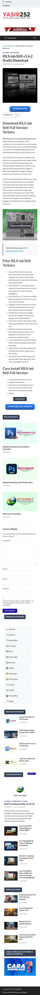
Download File (20, 109)
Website (6, 588)
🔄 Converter (11, 646)
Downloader (16, 801)
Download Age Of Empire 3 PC (26, 909)
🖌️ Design (10, 701)
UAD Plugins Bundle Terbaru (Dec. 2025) (26, 731)
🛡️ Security (10, 685)
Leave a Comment (17, 64)
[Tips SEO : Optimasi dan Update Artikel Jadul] (11, 861)
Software (11, 46)
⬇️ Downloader (12, 657)
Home (5, 46)
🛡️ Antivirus (10, 635)
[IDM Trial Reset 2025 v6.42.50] (20, 789)
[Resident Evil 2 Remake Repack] (11, 925)
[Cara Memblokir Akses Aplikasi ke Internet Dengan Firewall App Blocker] (11, 876)
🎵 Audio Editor (12, 640)
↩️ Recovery (10, 662)
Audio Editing (14, 52)
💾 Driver (9, 651)
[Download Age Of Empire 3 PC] (11, 912)
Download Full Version (20, 406)
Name (5, 569)
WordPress (14, 992)
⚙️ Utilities (10, 690)
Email (6, 579)
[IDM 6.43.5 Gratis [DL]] (20, 501)
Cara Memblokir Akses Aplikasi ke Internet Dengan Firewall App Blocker (27, 874)
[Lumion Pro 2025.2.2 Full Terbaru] (11, 721)
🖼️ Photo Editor (12, 679)
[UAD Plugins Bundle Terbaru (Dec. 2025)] (11, 734)
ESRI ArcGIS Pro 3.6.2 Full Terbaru (27, 744)
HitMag (23, 992)
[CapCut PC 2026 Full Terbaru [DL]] (11, 762)
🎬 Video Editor (12, 696)
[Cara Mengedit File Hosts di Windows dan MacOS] (11, 846)
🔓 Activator (10, 629)
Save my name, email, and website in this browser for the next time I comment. (18, 603)
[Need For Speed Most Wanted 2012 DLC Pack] (11, 939)
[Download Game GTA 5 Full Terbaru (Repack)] (11, 899)
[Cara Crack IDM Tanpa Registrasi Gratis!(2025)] (11, 831)
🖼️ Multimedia (11, 674)
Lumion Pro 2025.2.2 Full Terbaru (27, 718)
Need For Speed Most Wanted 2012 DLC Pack (27, 937)
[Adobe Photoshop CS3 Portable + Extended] (20, 433)
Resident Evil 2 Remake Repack (25, 922)
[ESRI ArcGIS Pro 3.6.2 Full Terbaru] (11, 748)
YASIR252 (18, 989)
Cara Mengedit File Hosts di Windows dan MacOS (26, 843)
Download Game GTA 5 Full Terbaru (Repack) (27, 897)
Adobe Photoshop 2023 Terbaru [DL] (18, 482)
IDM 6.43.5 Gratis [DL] (12, 514)
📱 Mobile (10, 668)
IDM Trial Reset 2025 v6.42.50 (19, 804)
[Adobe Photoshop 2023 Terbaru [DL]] (20, 469)
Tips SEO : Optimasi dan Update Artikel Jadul (26, 858)
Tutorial (24, 801)
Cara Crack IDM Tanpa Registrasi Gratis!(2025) (25, 828)
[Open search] (34, 38)
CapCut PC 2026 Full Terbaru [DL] (27, 759)
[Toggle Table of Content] (15, 115)
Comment (7, 541)
